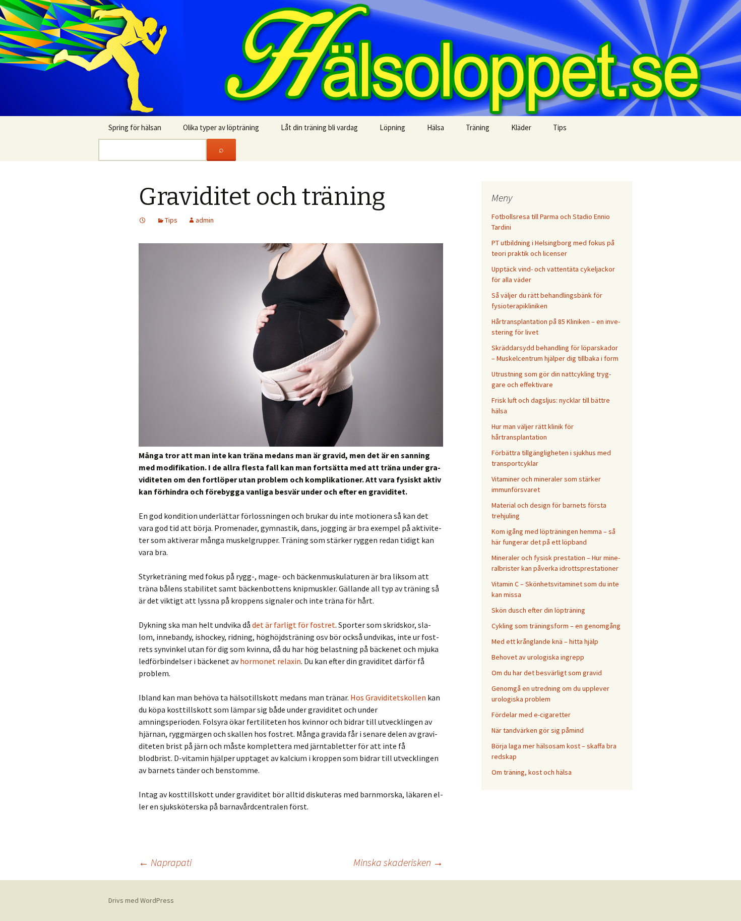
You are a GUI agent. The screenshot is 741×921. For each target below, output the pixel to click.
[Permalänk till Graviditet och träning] (143, 220)
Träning (477, 127)
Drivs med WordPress (141, 900)
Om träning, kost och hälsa (531, 772)
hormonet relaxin (270, 661)
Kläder (521, 127)
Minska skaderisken (398, 862)
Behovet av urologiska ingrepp (537, 657)
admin (205, 220)
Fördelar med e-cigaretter (531, 714)
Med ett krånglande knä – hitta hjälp (544, 641)
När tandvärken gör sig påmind (537, 730)
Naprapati (165, 862)
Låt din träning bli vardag (319, 127)
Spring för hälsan (134, 127)
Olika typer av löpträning (221, 127)
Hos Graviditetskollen (388, 697)
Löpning (392, 127)
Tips (560, 127)
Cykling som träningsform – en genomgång (556, 625)
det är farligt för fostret (293, 625)
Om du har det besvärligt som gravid (546, 672)
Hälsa (435, 127)
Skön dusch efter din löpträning (538, 610)
